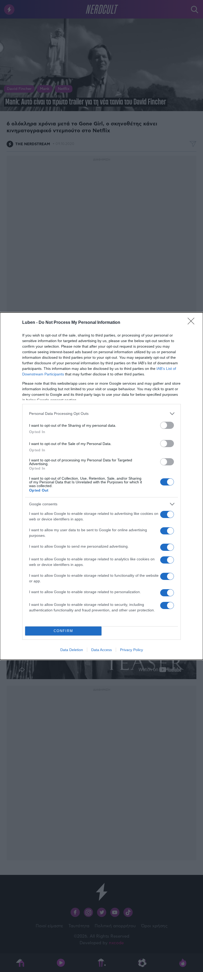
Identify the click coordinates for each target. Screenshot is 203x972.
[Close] (193, 323)
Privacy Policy (131, 650)
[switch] (167, 425)
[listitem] (101, 413)
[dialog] (101, 486)
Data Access (101, 650)
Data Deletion (71, 650)
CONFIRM (63, 631)
